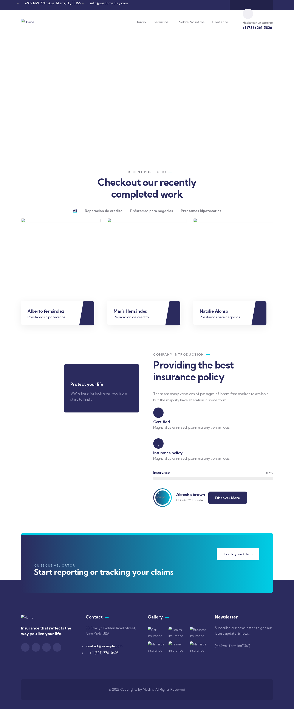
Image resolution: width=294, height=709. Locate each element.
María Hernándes (130, 311)
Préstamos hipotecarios (46, 317)
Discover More (227, 498)
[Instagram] (247, 4)
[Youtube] (255, 4)
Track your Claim (238, 554)
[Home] (27, 22)
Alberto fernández (46, 311)
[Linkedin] (57, 647)
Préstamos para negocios (220, 317)
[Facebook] (238, 4)
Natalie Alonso (214, 311)
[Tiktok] (263, 4)
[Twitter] (25, 647)
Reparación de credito (131, 317)
